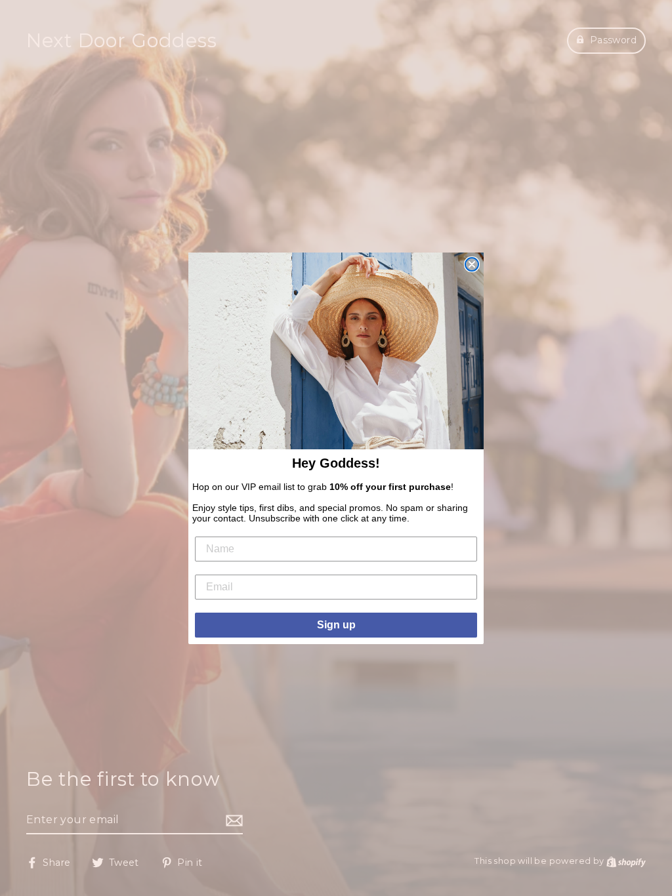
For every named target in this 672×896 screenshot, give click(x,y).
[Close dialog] (471, 264)
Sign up (336, 624)
